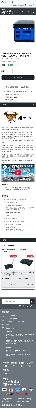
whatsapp (13, 2)
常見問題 (31, 5)
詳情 (4, 104)
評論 (4, 240)
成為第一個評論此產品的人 (9, 61)
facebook (5, 2)
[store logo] (8, 12)
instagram (3, 2)
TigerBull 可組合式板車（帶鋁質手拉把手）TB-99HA (10, 274)
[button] (13, 49)
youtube (9, 2)
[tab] (18, 104)
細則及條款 (18, 405)
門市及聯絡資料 (18, 5)
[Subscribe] (32, 301)
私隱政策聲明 (7, 405)
